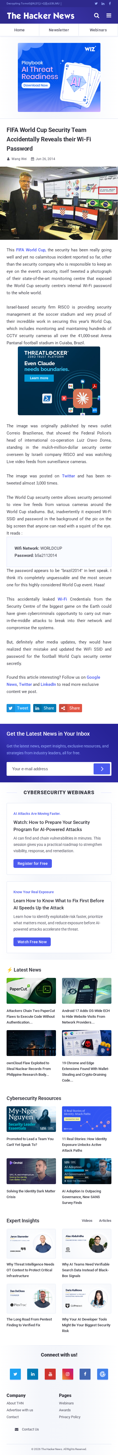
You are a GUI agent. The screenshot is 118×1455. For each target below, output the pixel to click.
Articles (105, 1221)
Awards (65, 1410)
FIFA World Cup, (31, 249)
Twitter (68, 476)
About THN (15, 1403)
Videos (87, 1221)
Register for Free (33, 863)
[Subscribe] (102, 768)
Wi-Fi (62, 599)
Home (19, 30)
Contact (13, 1417)
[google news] (103, 1374)
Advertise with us (20, 1410)
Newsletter (59, 30)
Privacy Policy (69, 1417)
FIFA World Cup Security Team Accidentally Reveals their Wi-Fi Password (49, 139)
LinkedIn (48, 684)
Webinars (98, 30)
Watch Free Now (32, 942)
